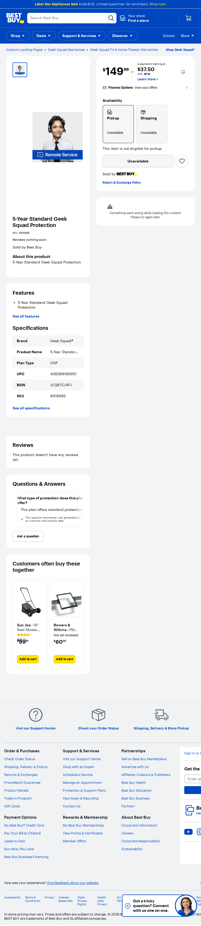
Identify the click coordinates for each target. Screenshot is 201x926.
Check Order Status (19, 759)
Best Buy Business (135, 798)
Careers (127, 833)
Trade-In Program (18, 798)
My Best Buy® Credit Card (24, 825)
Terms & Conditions (32, 899)
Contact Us (71, 806)
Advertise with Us (135, 767)
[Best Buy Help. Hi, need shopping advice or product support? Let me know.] (186, 906)
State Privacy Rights (82, 901)
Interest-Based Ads (65, 899)
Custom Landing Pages (24, 49)
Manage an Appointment (82, 782)
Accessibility (12, 897)
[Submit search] (111, 18)
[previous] (14, 509)
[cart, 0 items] (188, 18)
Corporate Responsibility (140, 841)
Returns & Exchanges (20, 774)
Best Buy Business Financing (26, 857)
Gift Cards (12, 806)
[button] (134, 18)
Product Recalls (16, 790)
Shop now (157, 4)
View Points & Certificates (83, 833)
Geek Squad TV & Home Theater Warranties (124, 49)
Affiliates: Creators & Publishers (145, 774)
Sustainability (132, 849)
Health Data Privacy (102, 901)
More (185, 35)
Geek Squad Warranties (66, 49)
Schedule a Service (77, 774)
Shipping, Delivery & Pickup (25, 767)
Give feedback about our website (72, 883)
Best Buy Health (133, 782)
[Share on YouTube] (188, 832)
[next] (81, 509)
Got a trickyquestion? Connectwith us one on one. (151, 905)
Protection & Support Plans (84, 790)
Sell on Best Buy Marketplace (143, 759)
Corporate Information (139, 825)
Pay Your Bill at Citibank (22, 833)
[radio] (118, 124)
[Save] (182, 161)
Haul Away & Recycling (80, 798)
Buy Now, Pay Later (19, 849)
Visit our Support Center (82, 759)
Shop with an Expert (78, 767)
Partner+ (128, 806)
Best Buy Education (136, 790)
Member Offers (74, 841)
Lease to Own (14, 841)
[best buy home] (15, 18)
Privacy (49, 897)
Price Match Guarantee (22, 782)
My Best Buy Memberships (83, 825)
